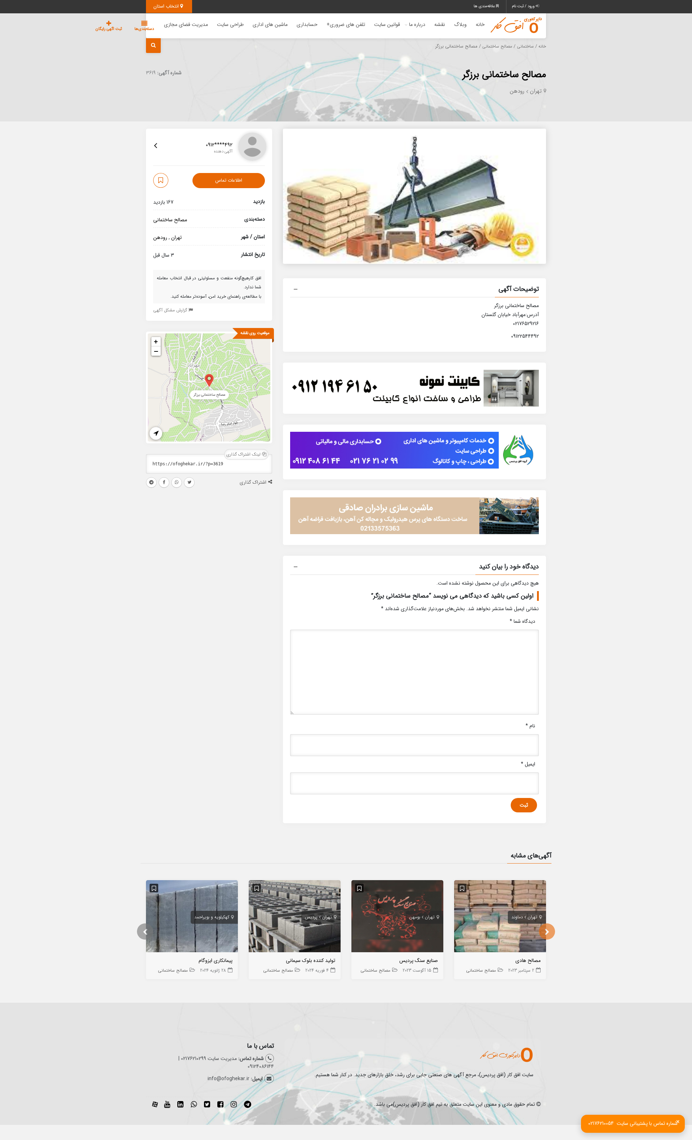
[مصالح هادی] (500, 918)
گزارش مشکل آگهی (170, 310)
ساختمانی (525, 46)
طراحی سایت (230, 24)
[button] (414, 290)
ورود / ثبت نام (524, 6)
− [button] (156, 351)
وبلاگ (460, 24)
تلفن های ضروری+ (346, 24)
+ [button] (156, 341)
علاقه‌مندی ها (485, 6)
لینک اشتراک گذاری (244, 454)
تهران (536, 91)
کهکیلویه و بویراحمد (211, 917)
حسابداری (307, 24)
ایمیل (528, 764)
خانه (480, 24)
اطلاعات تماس (228, 180)
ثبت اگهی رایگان (109, 29)
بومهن (414, 917)
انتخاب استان (167, 6)
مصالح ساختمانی (497, 46)
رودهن (517, 91)
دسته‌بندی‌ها (144, 29)
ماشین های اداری (270, 24)
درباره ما (417, 24)
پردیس (311, 917)
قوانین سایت (387, 24)
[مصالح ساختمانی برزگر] (209, 380)
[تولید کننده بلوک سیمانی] (295, 918)
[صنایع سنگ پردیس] (397, 918)
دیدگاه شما (522, 621)
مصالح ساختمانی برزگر (504, 74)
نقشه (439, 24)
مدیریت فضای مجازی (186, 24)
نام (530, 726)
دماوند (517, 917)
